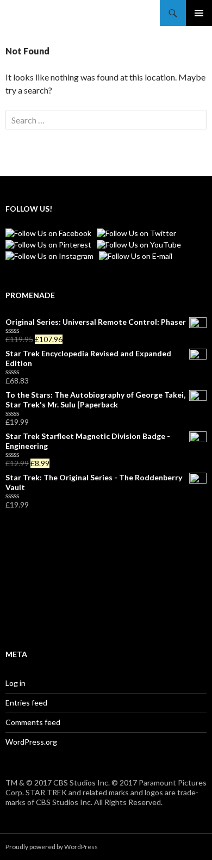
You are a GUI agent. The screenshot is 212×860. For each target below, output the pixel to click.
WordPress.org (31, 741)
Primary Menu (199, 13)
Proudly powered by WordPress (51, 847)
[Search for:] (106, 120)
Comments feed (32, 722)
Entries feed (26, 702)
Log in (15, 683)
